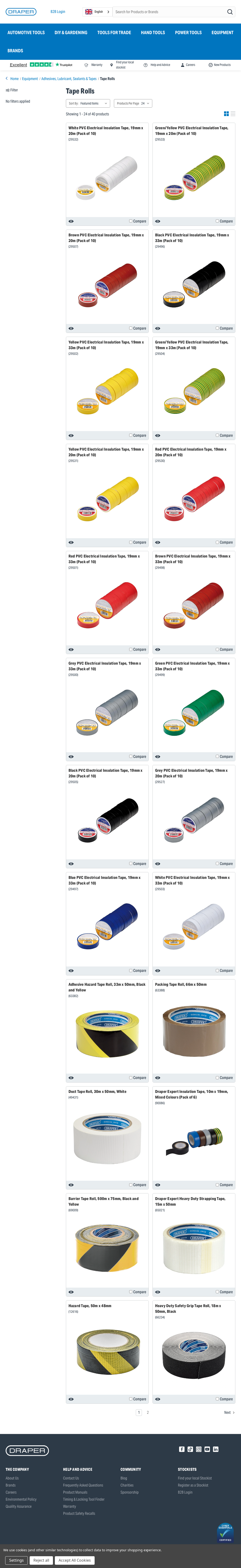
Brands (15, 50)
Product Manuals (75, 1492)
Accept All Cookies (75, 1560)
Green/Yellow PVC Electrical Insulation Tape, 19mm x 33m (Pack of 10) (192, 344)
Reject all (41, 1560)
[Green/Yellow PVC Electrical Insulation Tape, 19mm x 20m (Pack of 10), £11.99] (194, 177)
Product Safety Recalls (79, 1513)
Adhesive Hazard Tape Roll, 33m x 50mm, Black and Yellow (107, 987)
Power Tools (188, 32)
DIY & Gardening (71, 32)
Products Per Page (128, 103)
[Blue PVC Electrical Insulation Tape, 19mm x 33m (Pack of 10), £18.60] (107, 927)
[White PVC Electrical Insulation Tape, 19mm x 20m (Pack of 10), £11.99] (107, 177)
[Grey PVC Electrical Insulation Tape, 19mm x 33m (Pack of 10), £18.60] (107, 713)
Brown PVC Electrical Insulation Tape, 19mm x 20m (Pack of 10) (106, 237)
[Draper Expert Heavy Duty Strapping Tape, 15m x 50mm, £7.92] (194, 1248)
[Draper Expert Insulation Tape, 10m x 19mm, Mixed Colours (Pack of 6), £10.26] (194, 1141)
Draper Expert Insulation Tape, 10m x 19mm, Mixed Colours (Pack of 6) (191, 1094)
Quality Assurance (19, 1506)
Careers (11, 1492)
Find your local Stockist (195, 1478)
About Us (12, 1478)
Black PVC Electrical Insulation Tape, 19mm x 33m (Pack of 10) (192, 237)
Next (227, 1412)
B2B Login (58, 11)
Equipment (222, 32)
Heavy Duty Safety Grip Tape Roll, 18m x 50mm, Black (188, 1308)
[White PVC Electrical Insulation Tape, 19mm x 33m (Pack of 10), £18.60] (194, 927)
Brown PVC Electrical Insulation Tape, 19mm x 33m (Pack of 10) (193, 559)
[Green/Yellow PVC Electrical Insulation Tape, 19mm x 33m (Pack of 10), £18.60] (194, 391)
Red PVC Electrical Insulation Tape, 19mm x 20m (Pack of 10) (191, 452)
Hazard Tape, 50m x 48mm (90, 1305)
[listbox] (95, 103)
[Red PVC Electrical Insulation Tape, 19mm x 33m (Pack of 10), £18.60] (107, 606)
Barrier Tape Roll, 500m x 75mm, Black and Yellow (103, 1201)
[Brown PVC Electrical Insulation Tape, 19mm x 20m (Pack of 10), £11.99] (107, 284)
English (99, 12)
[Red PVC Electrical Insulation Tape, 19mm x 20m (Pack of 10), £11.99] (194, 498)
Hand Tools (153, 32)
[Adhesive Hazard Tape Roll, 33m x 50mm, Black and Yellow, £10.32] (107, 1034)
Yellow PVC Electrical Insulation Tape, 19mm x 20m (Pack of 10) (106, 452)
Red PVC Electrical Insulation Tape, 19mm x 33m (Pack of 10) (104, 559)
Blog (123, 1478)
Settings (16, 1560)
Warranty (69, 1506)
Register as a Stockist (193, 1485)
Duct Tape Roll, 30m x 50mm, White (97, 1091)
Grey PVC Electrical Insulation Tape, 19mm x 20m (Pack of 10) (191, 773)
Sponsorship (129, 1492)
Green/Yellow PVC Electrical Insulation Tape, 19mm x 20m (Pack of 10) (192, 130)
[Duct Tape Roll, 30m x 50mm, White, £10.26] (107, 1138)
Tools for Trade (114, 32)
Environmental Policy (21, 1499)
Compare (139, 221)
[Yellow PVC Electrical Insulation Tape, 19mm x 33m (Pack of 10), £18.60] (107, 391)
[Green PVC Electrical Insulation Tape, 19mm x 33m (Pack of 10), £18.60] (194, 713)
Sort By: (73, 103)
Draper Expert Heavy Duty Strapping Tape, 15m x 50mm (190, 1201)
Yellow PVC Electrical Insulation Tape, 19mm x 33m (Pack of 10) (106, 344)
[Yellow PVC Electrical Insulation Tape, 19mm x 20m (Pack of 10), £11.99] (107, 498)
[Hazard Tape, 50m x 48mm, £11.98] (107, 1353)
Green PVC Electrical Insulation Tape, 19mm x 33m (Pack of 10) (192, 666)
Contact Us (71, 1478)
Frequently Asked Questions (83, 1485)
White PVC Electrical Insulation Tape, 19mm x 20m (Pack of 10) (105, 130)
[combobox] (97, 11)
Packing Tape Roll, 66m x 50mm (181, 984)
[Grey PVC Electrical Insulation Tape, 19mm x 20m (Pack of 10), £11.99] (194, 820)
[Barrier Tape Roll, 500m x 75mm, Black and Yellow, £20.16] (107, 1248)
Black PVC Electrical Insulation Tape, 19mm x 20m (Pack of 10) (105, 773)
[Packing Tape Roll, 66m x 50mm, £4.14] (194, 1031)
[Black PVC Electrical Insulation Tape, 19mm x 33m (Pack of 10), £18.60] (194, 284)
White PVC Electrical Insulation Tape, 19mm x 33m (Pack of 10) (192, 880)
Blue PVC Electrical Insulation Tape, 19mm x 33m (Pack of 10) (104, 880)
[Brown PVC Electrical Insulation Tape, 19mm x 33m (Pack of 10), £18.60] (194, 606)
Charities (126, 1485)
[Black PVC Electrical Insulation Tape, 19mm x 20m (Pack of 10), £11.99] (107, 820)
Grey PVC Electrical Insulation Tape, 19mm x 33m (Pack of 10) (104, 666)
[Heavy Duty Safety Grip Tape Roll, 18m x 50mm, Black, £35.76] (194, 1355)
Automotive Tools (26, 32)
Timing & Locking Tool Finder (83, 1499)
